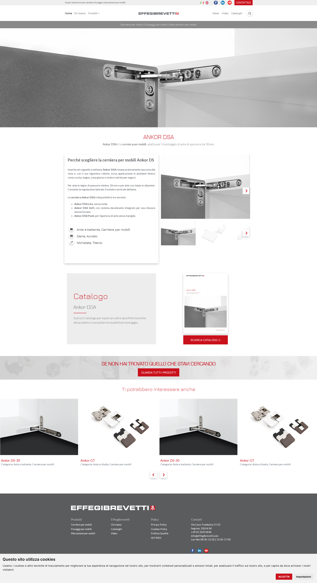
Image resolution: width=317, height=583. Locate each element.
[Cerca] (250, 13)
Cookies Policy (159, 529)
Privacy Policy (159, 524)
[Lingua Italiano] (202, 2)
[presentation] (153, 474)
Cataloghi (236, 13)
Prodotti (93, 13)
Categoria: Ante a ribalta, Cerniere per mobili (26, 464)
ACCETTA (284, 576)
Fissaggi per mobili (156, 24)
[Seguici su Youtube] (229, 3)
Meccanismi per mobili (183, 24)
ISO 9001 (156, 537)
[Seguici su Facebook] (216, 3)
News (215, 13)
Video (225, 13)
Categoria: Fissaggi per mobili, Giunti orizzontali (267, 464)
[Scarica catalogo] (205, 302)
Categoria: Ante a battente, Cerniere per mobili (107, 464)
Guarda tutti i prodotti (158, 372)
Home (68, 13)
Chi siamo (80, 13)
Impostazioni (303, 576)
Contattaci (243, 2)
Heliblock (247, 460)
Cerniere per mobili (131, 24)
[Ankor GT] (39, 427)
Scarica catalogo (204, 340)
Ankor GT (8, 460)
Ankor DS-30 (90, 460)
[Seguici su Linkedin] (223, 3)
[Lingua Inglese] (207, 2)
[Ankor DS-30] (119, 427)
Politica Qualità (159, 533)
